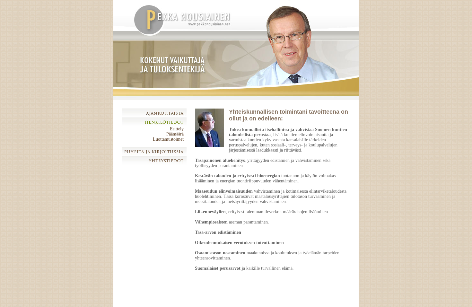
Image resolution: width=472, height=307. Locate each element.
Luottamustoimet (168, 139)
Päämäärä (175, 134)
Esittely (177, 129)
